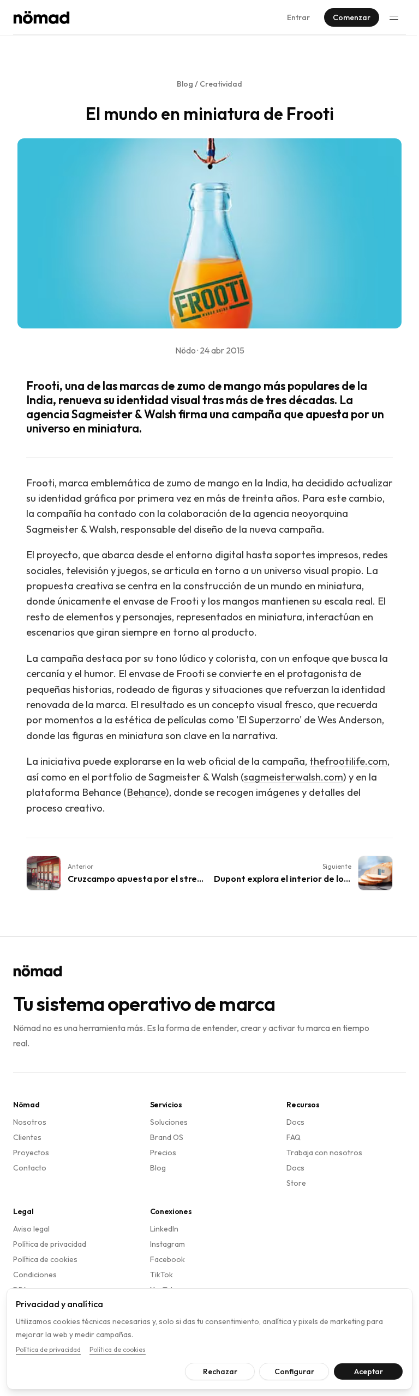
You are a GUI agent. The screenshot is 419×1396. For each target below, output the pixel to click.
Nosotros (29, 1122)
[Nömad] (41, 17)
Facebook (167, 1259)
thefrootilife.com (348, 761)
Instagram (167, 1244)
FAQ (293, 1137)
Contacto (29, 1168)
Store (296, 1183)
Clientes (27, 1137)
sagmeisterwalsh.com (293, 777)
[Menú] (394, 17)
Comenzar (351, 17)
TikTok (161, 1274)
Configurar (286, 1371)
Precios (163, 1152)
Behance (146, 792)
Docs (295, 1122)
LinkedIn (164, 1229)
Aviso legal (31, 1229)
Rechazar (212, 1371)
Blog (158, 1168)
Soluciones (169, 1122)
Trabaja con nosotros (324, 1152)
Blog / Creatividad (209, 84)
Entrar (298, 17)
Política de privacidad (49, 1244)
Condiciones (35, 1274)
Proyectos (31, 1152)
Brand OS (166, 1137)
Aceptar (360, 1371)
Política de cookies (45, 1259)
